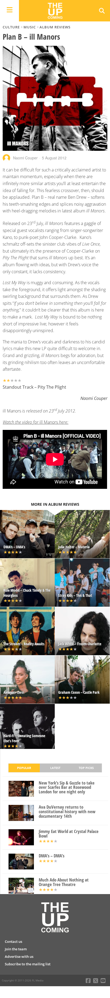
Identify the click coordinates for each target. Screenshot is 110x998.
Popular (24, 768)
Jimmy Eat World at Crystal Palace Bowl (69, 833)
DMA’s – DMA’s (51, 856)
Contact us (13, 941)
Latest (55, 768)
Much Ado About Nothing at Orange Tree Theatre (64, 882)
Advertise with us (19, 956)
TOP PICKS (86, 768)
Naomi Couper (25, 157)
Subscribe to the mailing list (27, 964)
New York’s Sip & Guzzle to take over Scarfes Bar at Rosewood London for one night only (67, 787)
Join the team (16, 949)
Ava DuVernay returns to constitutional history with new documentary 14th (67, 811)
